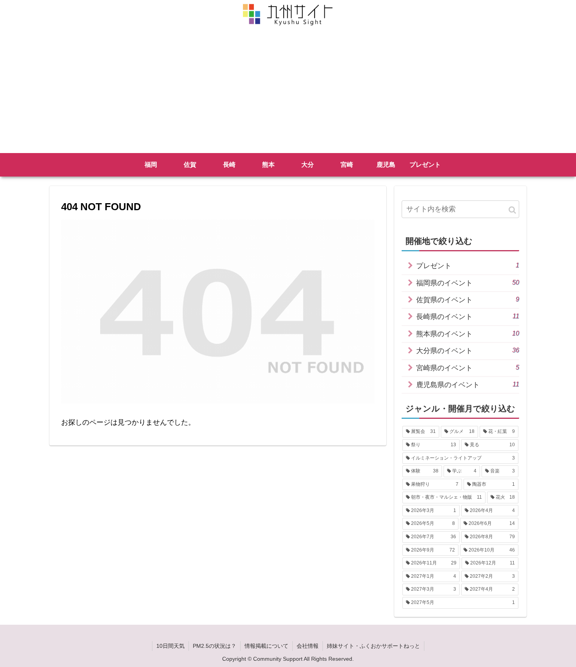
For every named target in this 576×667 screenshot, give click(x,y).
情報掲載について (266, 646)
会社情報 (308, 646)
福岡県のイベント (467, 283)
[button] (512, 210)
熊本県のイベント (467, 334)
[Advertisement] (288, 94)
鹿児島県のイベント (467, 384)
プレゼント (467, 265)
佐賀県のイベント (467, 300)
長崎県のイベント (467, 316)
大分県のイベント (467, 350)
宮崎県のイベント (467, 368)
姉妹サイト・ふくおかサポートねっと (373, 646)
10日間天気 (170, 646)
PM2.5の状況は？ (214, 646)
